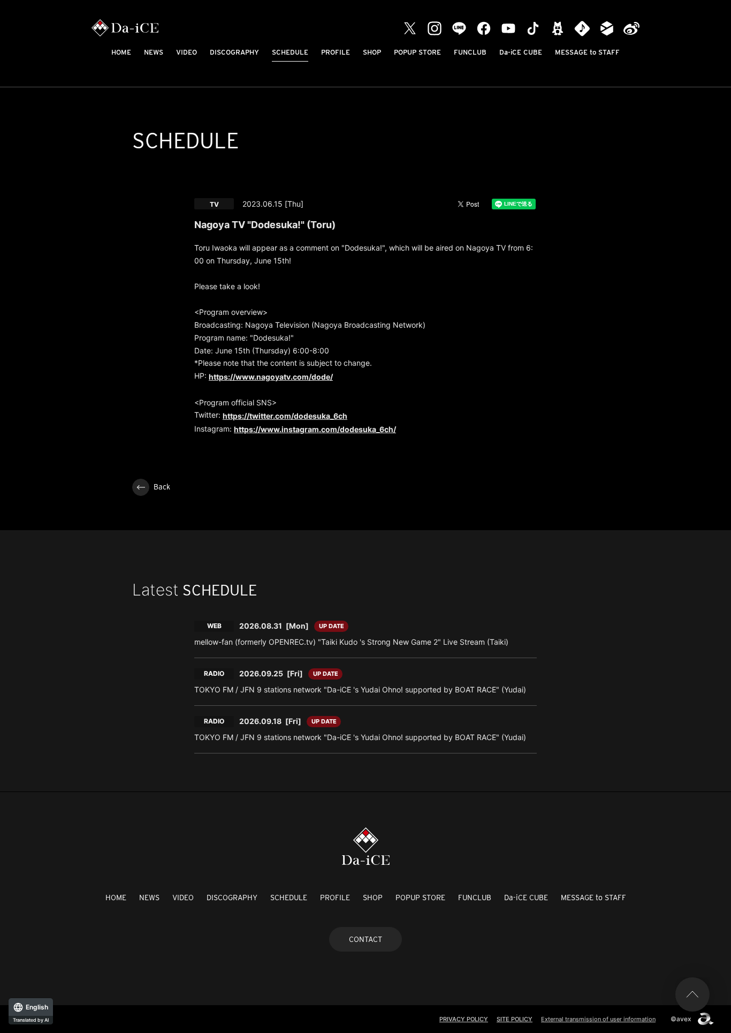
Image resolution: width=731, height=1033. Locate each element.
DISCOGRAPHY (234, 52)
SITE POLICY (514, 1019)
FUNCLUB (470, 52)
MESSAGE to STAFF (587, 52)
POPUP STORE (417, 52)
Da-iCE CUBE (520, 52)
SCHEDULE (290, 52)
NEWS (153, 52)
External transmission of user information (598, 1019)
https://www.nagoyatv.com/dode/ (271, 376)
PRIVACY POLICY (463, 1019)
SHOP (372, 52)
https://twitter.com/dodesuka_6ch (285, 415)
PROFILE (335, 52)
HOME (121, 52)
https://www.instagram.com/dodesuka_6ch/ (315, 429)
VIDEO (186, 52)
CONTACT (365, 939)
